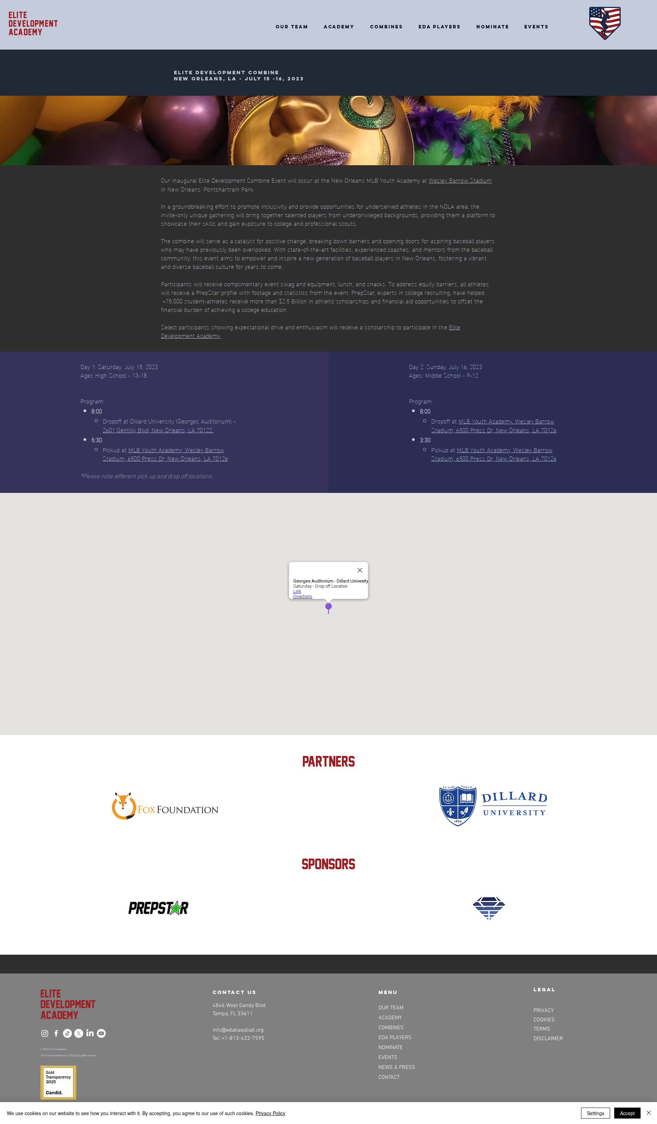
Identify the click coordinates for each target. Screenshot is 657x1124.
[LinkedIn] (90, 1033)
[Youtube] (101, 1033)
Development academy (33, 28)
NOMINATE (390, 1047)
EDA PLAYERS (395, 1037)
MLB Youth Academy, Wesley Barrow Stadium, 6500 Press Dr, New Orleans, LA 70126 (165, 453)
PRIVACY (543, 1010)
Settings (595, 1113)
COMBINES (391, 1027)
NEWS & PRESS (396, 1067)
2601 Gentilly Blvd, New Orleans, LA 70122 (158, 429)
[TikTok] (67, 1033)
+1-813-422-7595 (243, 1038)
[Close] (649, 1113)
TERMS (541, 1029)
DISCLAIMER (548, 1038)
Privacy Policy (270, 1113)
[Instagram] (44, 1033)
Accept (627, 1113)
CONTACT (389, 1077)
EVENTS (387, 1057)
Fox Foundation (57, 1049)
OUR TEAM (390, 1008)
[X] (78, 1033)
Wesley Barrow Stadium (460, 179)
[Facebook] (56, 1033)
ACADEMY (390, 1018)
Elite (18, 15)
